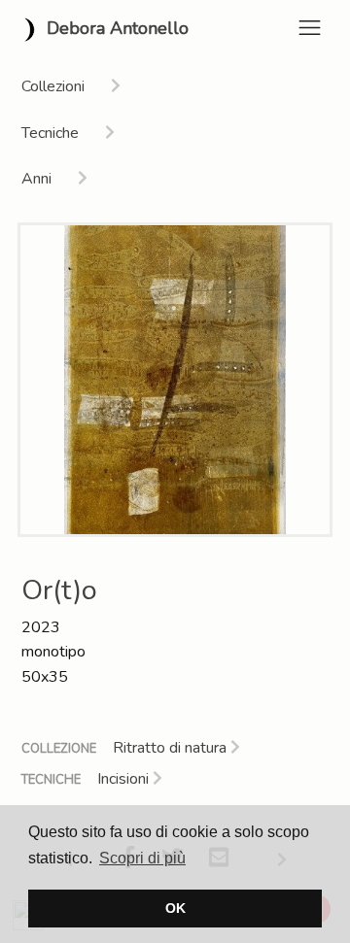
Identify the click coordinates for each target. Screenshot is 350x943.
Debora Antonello (115, 28)
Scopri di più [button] (142, 858)
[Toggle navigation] (309, 28)
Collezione (58, 749)
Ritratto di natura (171, 747)
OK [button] (175, 908)
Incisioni (125, 779)
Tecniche (51, 780)
